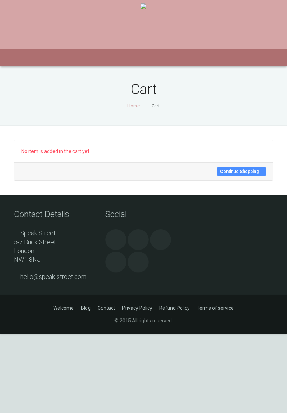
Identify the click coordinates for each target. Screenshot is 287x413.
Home (133, 105)
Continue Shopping (240, 171)
